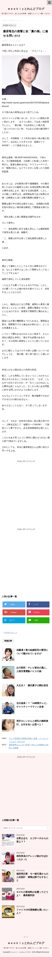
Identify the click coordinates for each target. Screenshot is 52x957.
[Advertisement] (26, 495)
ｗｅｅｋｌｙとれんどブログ (26, 8)
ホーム (26, 937)
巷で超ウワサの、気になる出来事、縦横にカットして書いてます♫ (26, 948)
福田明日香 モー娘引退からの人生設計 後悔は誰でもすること (32, 877)
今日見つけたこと (10, 633)
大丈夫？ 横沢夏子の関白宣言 (32, 685)
